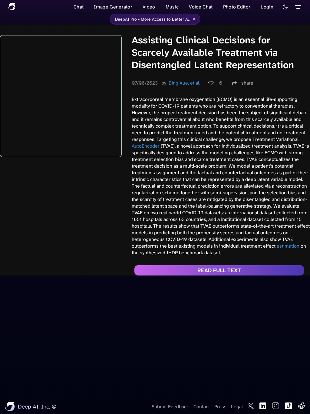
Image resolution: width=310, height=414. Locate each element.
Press (220, 406)
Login (267, 7)
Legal (237, 406)
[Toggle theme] (285, 7)
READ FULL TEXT (219, 270)
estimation (288, 246)
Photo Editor (237, 7)
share (247, 83)
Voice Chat (201, 7)
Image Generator (113, 7)
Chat (79, 7)
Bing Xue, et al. (184, 83)
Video (149, 7)
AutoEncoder (146, 146)
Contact (201, 406)
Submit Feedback (170, 406)
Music (172, 7)
